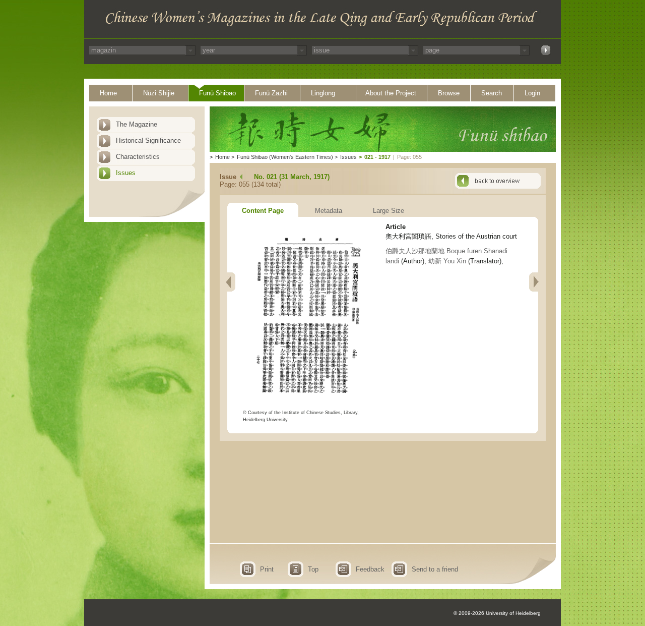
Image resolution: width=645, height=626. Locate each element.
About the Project (390, 93)
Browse (449, 93)
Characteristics (138, 156)
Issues (126, 173)
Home (108, 93)
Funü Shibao (217, 93)
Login (532, 93)
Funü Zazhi (271, 93)
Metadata (328, 210)
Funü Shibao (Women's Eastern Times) (285, 157)
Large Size (388, 210)
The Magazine (136, 124)
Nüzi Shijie (158, 93)
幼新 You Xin (447, 261)
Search (491, 93)
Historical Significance (148, 140)
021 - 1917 (377, 157)
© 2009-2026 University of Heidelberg (497, 613)
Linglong (323, 93)
